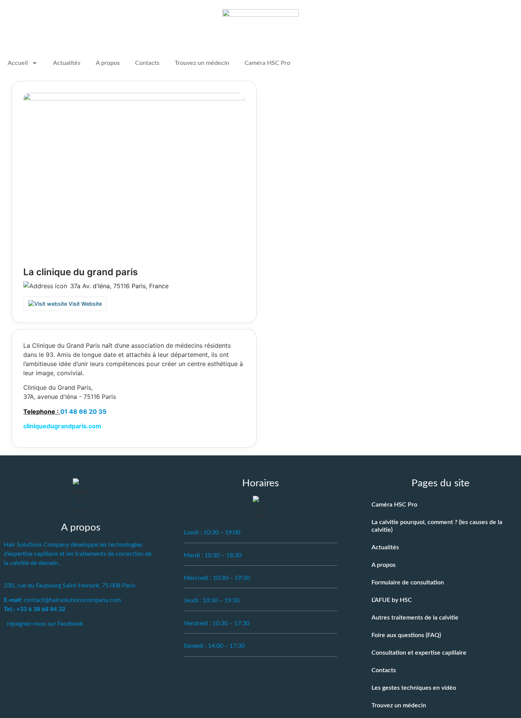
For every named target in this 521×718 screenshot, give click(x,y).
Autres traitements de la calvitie (414, 618)
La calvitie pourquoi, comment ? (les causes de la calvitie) (436, 526)
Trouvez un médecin (202, 63)
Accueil (18, 63)
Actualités (66, 63)
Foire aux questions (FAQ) (406, 635)
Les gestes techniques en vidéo (413, 688)
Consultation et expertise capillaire (418, 653)
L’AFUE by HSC (391, 600)
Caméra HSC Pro (267, 63)
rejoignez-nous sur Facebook (45, 624)
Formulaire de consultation (407, 582)
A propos (108, 63)
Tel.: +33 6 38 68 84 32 (34, 609)
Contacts (147, 63)
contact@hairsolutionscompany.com (72, 600)
